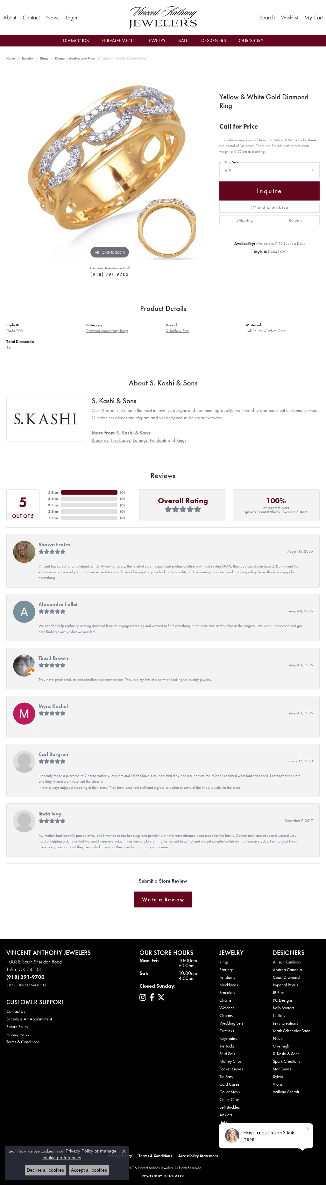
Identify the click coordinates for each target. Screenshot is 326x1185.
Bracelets (100, 440)
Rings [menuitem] (224, 962)
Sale (183, 40)
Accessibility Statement (198, 1155)
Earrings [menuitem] (226, 969)
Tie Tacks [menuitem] (227, 1046)
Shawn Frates (54, 544)
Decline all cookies (45, 1170)
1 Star (53, 517)
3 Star (53, 505)
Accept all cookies (89, 1170)
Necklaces (120, 440)
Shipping (245, 220)
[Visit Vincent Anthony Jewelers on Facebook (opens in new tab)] (151, 997)
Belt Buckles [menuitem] (229, 1107)
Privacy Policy (17, 1034)
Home (10, 58)
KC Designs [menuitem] (283, 1000)
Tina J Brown (53, 658)
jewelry (27, 58)
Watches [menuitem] (226, 1008)
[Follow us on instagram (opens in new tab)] (142, 997)
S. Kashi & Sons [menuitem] (286, 1053)
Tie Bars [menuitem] (226, 1076)
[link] (9, 17)
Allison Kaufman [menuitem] (287, 962)
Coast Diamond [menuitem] (286, 977)
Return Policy (17, 1026)
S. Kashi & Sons (177, 330)
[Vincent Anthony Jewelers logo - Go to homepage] (163, 17)
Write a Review (163, 899)
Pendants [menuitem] (227, 977)
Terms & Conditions (22, 1042)
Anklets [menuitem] (225, 1115)
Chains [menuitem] (225, 1000)
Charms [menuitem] (226, 1015)
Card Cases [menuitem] (229, 1084)
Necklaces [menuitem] (228, 985)
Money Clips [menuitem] (230, 1061)
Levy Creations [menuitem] (285, 1023)
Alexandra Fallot (58, 604)
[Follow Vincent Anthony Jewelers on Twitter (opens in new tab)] (161, 997)
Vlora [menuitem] (277, 1084)
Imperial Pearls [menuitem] (285, 985)
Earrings (140, 440)
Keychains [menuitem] (228, 1038)
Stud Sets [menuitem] (227, 1053)
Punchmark (174, 1176)
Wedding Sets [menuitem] (231, 1023)
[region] (109, 164)
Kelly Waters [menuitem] (283, 1008)
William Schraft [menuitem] (286, 1092)
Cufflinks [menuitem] (226, 1030)
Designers (213, 40)
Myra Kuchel (53, 706)
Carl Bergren (53, 754)
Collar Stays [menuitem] (229, 1092)
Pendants (158, 440)
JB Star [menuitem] (278, 992)
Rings (44, 58)
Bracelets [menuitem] (227, 992)
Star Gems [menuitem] (282, 1069)
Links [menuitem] (223, 1122)
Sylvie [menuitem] (278, 1076)
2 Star (53, 511)
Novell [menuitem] (279, 1038)
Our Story (251, 40)
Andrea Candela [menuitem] (287, 969)
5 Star (53, 492)
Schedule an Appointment (29, 1019)
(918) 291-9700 (109, 274)
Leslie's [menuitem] (279, 1015)
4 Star (53, 498)
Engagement (118, 40)
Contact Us (15, 1011)
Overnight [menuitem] (281, 1046)
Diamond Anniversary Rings (75, 58)
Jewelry (156, 40)
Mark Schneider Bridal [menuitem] (292, 1030)
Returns (295, 220)
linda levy (50, 813)
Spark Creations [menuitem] (286, 1061)
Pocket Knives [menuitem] (231, 1069)
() (122, 492)
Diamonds (76, 40)
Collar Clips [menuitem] (229, 1099)
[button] (71, 17)
